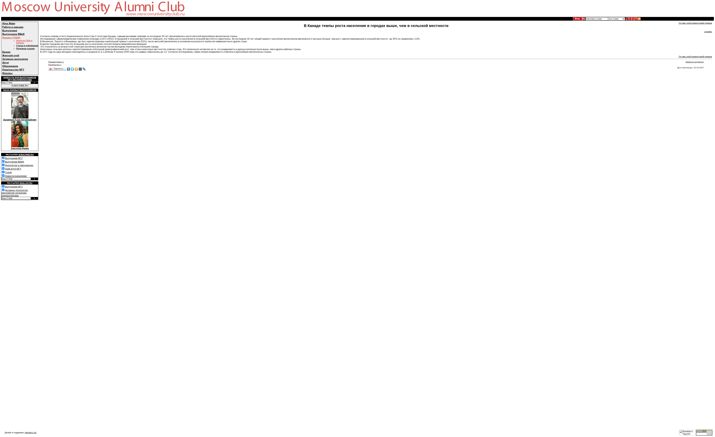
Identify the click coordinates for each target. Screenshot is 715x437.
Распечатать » (54, 65)
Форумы (7, 73)
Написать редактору (695, 62)
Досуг (5, 62)
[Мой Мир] (80, 69)
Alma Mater (8, 23)
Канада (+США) (11, 37)
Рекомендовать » (56, 62)
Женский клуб (10, 55)
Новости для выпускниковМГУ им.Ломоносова (19, 78)
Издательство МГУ (13, 69)
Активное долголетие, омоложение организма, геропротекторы (14, 193)
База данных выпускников (19, 90)
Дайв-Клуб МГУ (13, 169)
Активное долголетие (15, 59)
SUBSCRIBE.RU (19, 85)
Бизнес (6, 52)
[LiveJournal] (84, 69)
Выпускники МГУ (14, 158)
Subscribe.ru (26, 154)
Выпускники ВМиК (13, 34)
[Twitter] (72, 69)
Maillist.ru (26, 183)
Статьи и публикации (27, 45)
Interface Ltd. (31, 432)
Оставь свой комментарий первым (695, 23)
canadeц (708, 32)
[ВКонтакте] (69, 69)
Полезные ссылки (25, 48)
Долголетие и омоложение (19, 165)
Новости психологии (16, 176)
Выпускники (9, 30)
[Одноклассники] (76, 69)
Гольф (8, 172)
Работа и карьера (12, 27)
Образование (10, 66)
